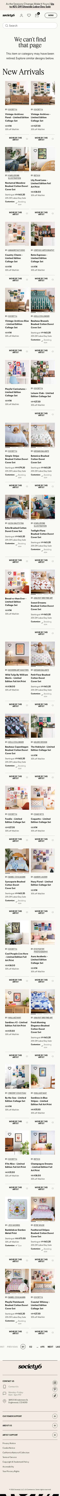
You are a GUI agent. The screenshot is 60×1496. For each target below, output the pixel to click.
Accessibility (8, 1466)
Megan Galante (41, 451)
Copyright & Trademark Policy (16, 1461)
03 (20, 171)
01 (7, 171)
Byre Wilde (39, 1225)
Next (50, 1346)
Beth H (37, 175)
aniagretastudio (16, 250)
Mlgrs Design (40, 742)
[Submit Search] (6, 25)
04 (26, 171)
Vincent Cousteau (17, 1093)
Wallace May (14, 1017)
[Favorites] (29, 15)
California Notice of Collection (16, 1452)
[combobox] (30, 25)
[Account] (21, 15)
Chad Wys (39, 814)
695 (42, 1346)
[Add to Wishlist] (10, 85)
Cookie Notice (9, 1448)
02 (13, 171)
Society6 (12, 109)
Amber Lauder (40, 877)
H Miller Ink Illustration (14, 176)
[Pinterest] (54, 1389)
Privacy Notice (9, 1443)
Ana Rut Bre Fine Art (43, 598)
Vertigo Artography (44, 250)
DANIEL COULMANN (16, 877)
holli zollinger (41, 316)
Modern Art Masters (18, 670)
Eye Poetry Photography (41, 950)
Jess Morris (14, 1225)
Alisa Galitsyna (16, 523)
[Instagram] (54, 1382)
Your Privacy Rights (11, 1471)
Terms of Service (10, 1457)
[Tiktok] (54, 1395)
